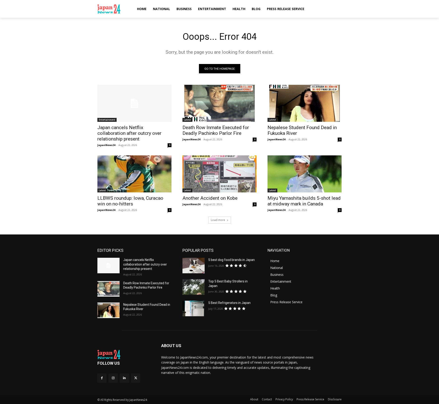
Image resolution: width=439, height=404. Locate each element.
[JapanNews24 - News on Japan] (123, 354)
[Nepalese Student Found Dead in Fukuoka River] (305, 103)
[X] (135, 378)
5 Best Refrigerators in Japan (229, 303)
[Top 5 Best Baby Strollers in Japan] (193, 287)
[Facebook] (101, 378)
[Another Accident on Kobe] (219, 173)
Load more (218, 220)
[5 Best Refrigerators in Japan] (193, 308)
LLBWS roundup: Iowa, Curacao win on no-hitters (130, 201)
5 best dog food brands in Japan (231, 260)
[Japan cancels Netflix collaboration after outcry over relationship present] (134, 103)
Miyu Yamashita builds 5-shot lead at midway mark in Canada (304, 201)
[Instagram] (113, 378)
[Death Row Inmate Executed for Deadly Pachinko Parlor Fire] (219, 103)
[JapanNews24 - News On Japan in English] (113, 8)
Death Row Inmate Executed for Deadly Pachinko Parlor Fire (215, 130)
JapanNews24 (106, 145)
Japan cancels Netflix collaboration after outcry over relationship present (129, 133)
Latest (187, 119)
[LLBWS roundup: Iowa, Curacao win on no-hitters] (134, 173)
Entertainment (107, 119)
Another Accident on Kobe (210, 198)
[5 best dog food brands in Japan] (193, 265)
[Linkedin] (124, 378)
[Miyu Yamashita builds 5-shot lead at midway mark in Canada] (305, 173)
